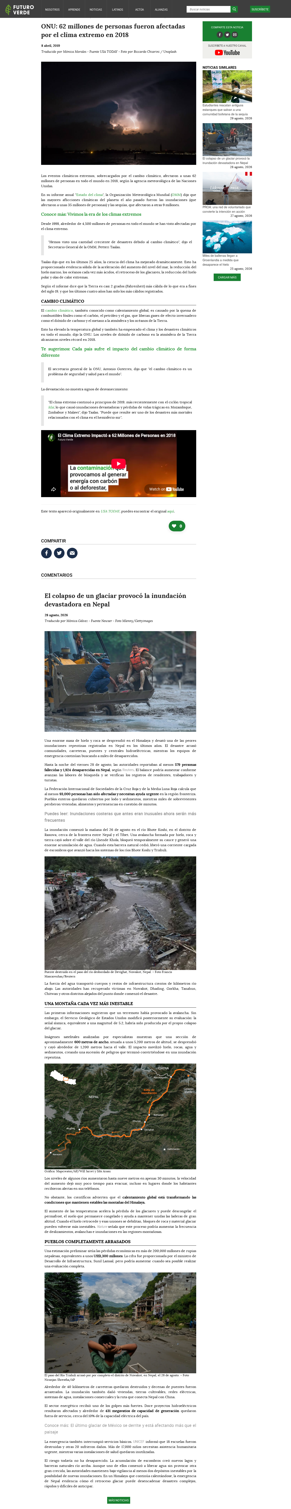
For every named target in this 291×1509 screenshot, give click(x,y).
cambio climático (59, 310)
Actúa (139, 9)
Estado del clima (89, 195)
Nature (102, 1226)
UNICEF (139, 1441)
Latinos (117, 9)
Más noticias (119, 1500)
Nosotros (52, 9)
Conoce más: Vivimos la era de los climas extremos (91, 214)
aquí (170, 511)
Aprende (74, 9)
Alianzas (161, 9)
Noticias (96, 9)
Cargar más (227, 277)
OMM (176, 195)
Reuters (128, 769)
